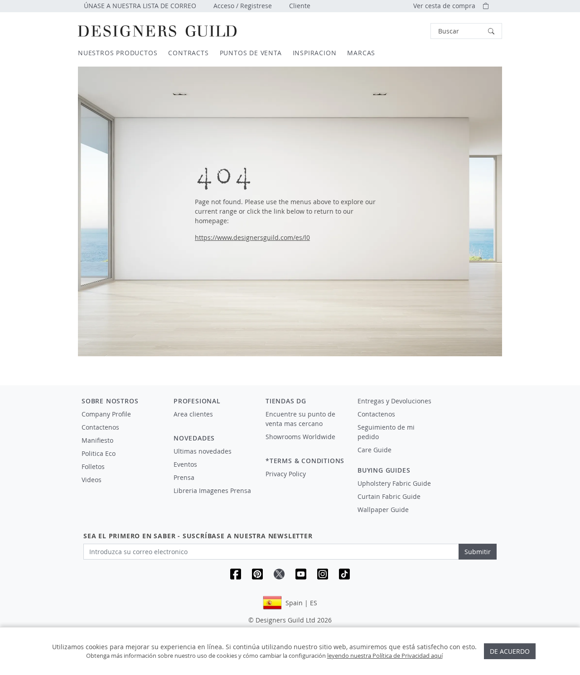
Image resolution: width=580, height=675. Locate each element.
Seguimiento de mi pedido (386, 432)
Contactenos (100, 427)
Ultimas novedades (203, 451)
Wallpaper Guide (383, 509)
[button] (466, 31)
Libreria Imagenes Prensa (212, 490)
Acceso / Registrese (242, 5)
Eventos (185, 464)
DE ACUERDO (510, 651)
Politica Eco (99, 453)
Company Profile (106, 414)
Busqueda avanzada (405, 31)
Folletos (93, 466)
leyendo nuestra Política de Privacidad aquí (385, 655)
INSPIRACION (315, 52)
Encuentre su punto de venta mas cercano (300, 419)
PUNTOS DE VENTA (251, 52)
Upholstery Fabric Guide (394, 483)
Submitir (477, 551)
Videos (92, 479)
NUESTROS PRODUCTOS (117, 52)
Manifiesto (97, 440)
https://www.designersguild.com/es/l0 (252, 237)
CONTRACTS (188, 52)
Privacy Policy (286, 473)
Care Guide (375, 449)
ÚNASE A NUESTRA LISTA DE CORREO (140, 5)
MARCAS (361, 52)
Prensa (184, 477)
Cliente (299, 5)
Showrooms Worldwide (300, 436)
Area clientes (193, 414)
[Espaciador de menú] (213, 422)
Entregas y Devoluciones (394, 401)
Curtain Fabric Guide (389, 496)
